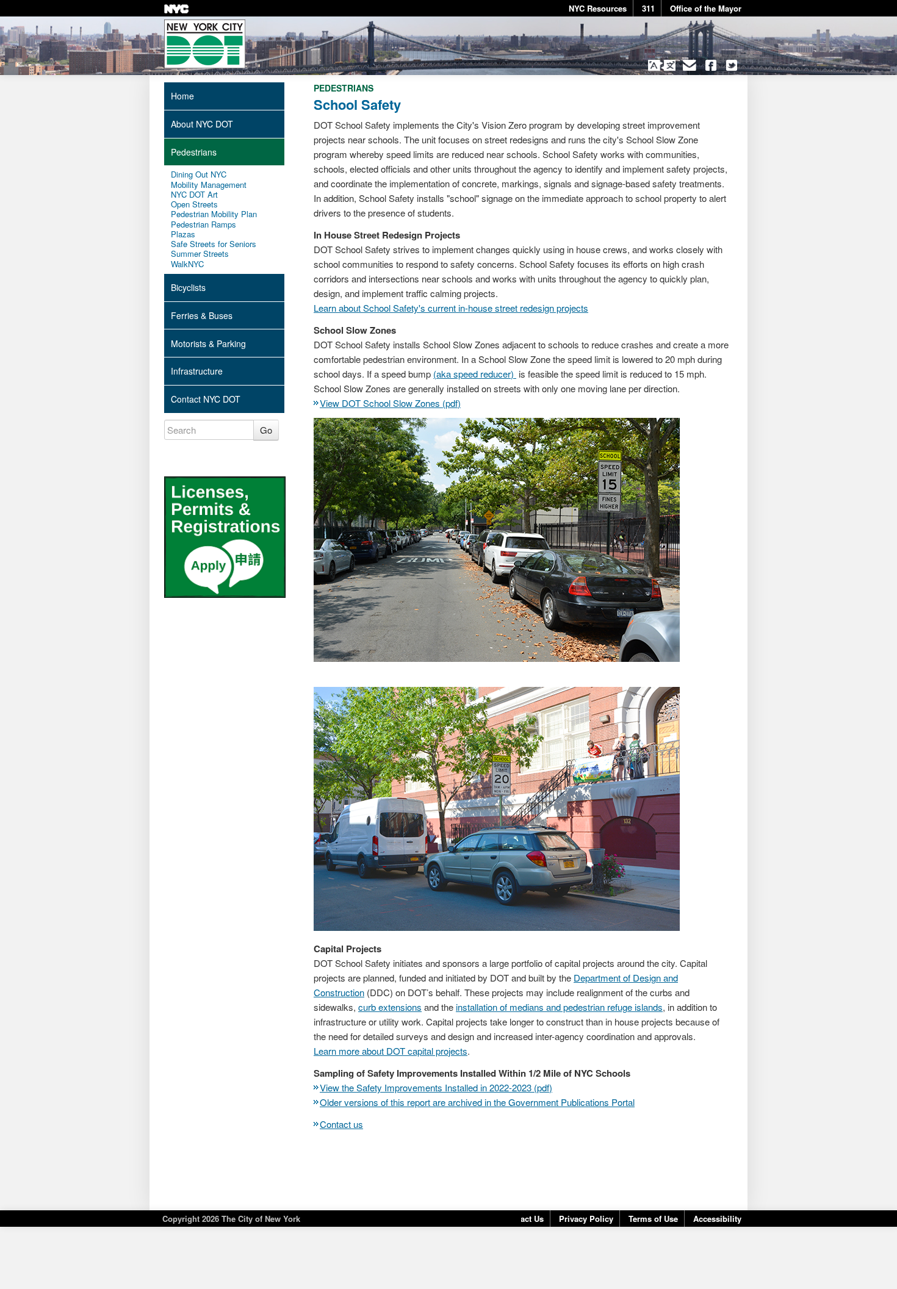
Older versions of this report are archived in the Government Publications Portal (477, 1102)
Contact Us (523, 1218)
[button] (661, 65)
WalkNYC (187, 264)
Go (266, 429)
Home (182, 96)
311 (648, 8)
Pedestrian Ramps (203, 224)
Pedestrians (194, 152)
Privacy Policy (586, 1218)
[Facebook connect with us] (711, 65)
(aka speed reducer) (474, 373)
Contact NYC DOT (205, 399)
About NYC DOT (202, 124)
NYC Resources (598, 8)
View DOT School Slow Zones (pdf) (390, 403)
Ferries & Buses (201, 315)
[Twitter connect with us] (732, 65)
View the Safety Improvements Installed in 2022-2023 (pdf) (436, 1087)
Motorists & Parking (208, 343)
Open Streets (194, 204)
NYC (176, 8)
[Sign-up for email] (690, 65)
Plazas (183, 234)
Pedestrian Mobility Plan (214, 214)
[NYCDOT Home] (204, 44)
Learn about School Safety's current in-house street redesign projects (451, 307)
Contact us (341, 1124)
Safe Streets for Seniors (213, 244)
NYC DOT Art (194, 194)
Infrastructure (197, 371)
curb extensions (390, 1006)
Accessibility (717, 1218)
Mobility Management (209, 185)
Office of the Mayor (705, 8)
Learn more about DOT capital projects (390, 1050)
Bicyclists (188, 287)
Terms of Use (653, 1218)
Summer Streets (200, 254)
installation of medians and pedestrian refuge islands (559, 1006)
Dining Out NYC (198, 174)
